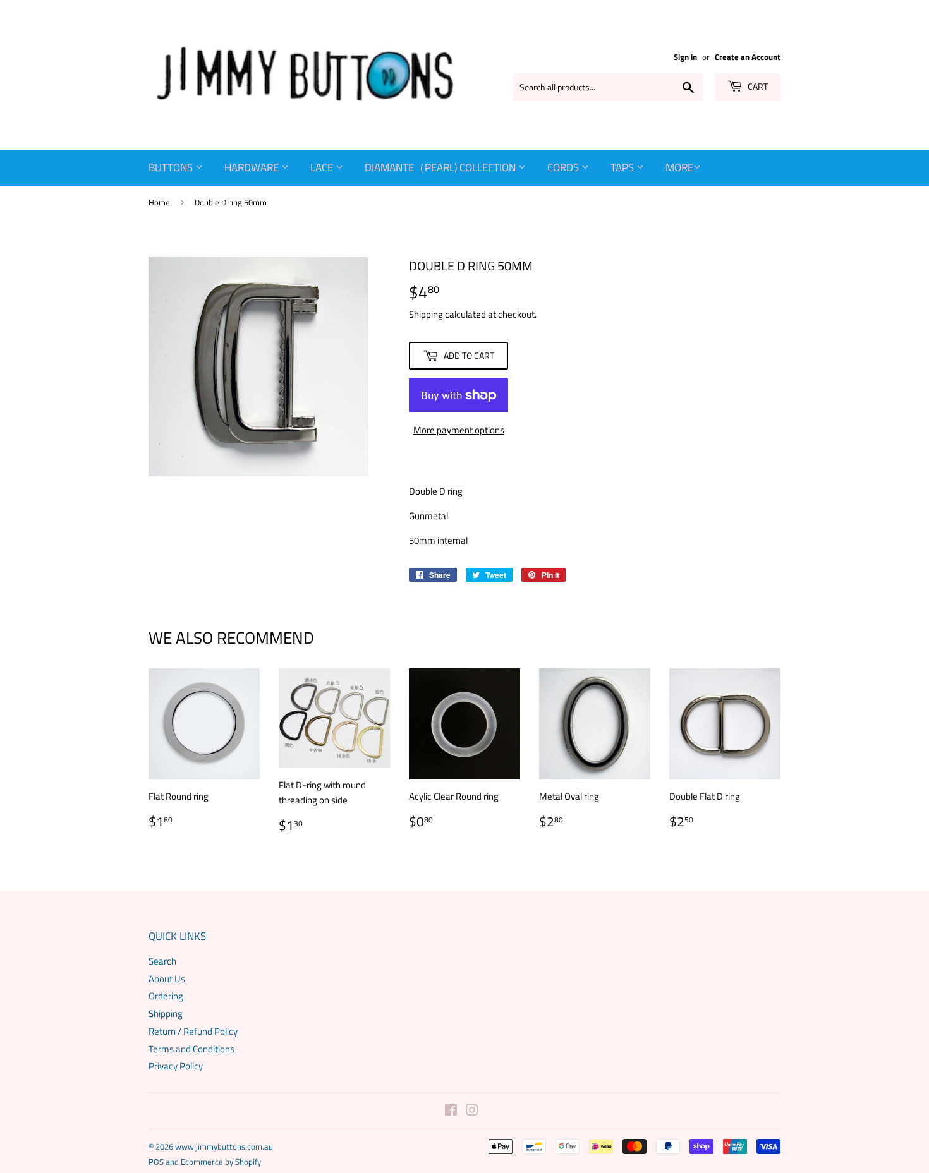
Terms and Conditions (191, 1049)
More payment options (458, 430)
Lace (323, 167)
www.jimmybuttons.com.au (224, 1146)
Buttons (172, 167)
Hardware (252, 167)
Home (159, 202)
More (679, 167)
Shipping (426, 314)
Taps (623, 167)
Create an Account (747, 57)
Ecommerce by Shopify (221, 1161)
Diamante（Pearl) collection (441, 167)
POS (156, 1161)
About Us (167, 978)
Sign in (685, 57)
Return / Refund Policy (193, 1031)
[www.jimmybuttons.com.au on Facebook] (451, 1111)
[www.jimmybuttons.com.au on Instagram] (472, 1111)
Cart (757, 86)
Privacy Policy (176, 1066)
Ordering (166, 996)
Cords (564, 167)
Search (162, 961)
